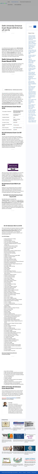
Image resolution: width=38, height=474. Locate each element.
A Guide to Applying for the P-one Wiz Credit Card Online (32, 111)
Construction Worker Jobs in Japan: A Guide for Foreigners (32, 42)
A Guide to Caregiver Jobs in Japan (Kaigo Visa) (31, 65)
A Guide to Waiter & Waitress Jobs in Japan (32, 56)
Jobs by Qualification (17, 4)
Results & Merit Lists (15, 1)
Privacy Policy (34, 472)
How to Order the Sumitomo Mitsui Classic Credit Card (32, 73)
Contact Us (24, 472)
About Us (20, 472)
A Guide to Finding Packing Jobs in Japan (31, 69)
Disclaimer (29, 472)
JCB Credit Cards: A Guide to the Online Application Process (32, 93)
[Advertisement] (19, 14)
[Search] (35, 27)
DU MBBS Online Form (8, 89)
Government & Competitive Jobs (25, 1)
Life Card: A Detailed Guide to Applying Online (31, 118)
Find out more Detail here (11, 397)
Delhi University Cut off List (17, 89)
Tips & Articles (10, 4)
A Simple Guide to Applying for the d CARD (31, 97)
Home (9, 1)
